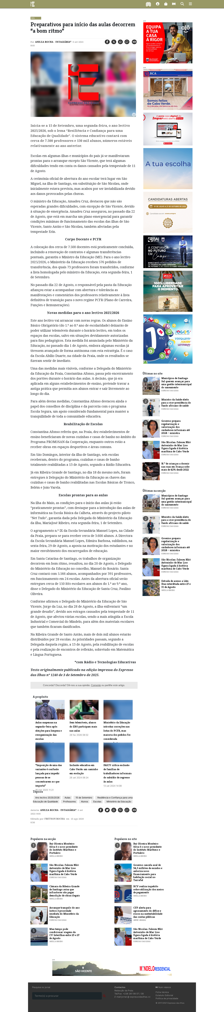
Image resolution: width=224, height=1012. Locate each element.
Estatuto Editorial (164, 995)
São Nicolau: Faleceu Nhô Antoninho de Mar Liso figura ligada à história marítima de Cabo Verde (176, 446)
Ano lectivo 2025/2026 (47, 797)
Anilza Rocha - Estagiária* (53, 41)
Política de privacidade (167, 998)
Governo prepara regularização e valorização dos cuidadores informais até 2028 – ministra (175, 427)
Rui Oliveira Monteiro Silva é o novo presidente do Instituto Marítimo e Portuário (63, 848)
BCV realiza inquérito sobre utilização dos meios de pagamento (148, 889)
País (33, 18)
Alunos (84, 801)
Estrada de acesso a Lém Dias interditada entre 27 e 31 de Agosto (176, 584)
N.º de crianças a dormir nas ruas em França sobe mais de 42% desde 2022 (175, 466)
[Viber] (120, 810)
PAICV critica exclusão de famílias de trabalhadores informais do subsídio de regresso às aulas (117, 773)
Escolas (97, 801)
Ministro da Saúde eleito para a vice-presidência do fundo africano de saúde (176, 402)
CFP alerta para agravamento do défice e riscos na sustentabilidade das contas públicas (147, 912)
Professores (69, 801)
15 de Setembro (83, 797)
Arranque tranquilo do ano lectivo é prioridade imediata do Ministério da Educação (64, 912)
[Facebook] (107, 42)
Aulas (67, 797)
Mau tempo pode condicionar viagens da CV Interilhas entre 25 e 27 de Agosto (64, 933)
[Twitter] (113, 42)
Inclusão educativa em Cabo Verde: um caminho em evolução (84, 769)
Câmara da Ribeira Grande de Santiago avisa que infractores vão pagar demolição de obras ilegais (64, 891)
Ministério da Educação (118, 801)
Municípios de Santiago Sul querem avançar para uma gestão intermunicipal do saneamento (176, 382)
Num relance (164, 987)
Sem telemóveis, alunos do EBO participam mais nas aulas (83, 726)
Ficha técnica (162, 992)
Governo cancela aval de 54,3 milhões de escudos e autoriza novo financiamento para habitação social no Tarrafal (147, 872)
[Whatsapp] (120, 42)
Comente (96, 685)
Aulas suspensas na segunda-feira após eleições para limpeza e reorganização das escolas (48, 731)
